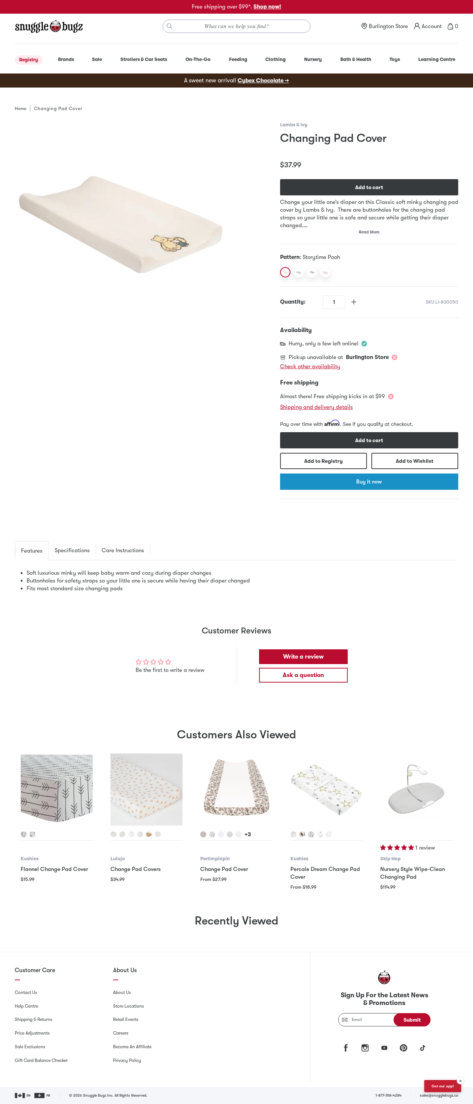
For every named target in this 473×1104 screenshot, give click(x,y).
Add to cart (369, 187)
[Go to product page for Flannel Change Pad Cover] (57, 789)
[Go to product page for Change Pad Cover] (236, 789)
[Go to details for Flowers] (230, 834)
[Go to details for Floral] (212, 834)
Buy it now (369, 481)
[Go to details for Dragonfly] (158, 834)
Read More (369, 232)
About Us (122, 992)
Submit (412, 1020)
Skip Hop (390, 858)
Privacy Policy (127, 1060)
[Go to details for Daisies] (131, 834)
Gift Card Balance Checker (41, 1060)
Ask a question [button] (303, 675)
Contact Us (26, 992)
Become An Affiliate (132, 1046)
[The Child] (298, 272)
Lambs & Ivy (293, 124)
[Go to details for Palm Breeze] (302, 834)
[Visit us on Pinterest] (403, 1048)
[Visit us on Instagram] (365, 1048)
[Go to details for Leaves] (221, 834)
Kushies (29, 858)
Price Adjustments (32, 1033)
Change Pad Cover (224, 869)
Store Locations (128, 1006)
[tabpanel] (236, 580)
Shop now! (267, 6)
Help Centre (26, 1006)
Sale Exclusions (30, 1046)
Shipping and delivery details (316, 407)
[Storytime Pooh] (285, 272)
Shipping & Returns (33, 1019)
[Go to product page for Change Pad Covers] (146, 789)
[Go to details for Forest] (239, 834)
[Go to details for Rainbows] (122, 834)
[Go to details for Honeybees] (203, 834)
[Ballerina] (325, 272)
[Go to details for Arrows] (24, 834)
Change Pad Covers (135, 869)
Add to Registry (323, 461)
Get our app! (443, 1086)
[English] (23, 1095)
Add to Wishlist (414, 461)
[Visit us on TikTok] (422, 1048)
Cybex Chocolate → (263, 80)
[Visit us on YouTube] (384, 1048)
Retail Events (125, 1019)
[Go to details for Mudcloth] (149, 834)
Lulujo (117, 858)
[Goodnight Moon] (312, 272)
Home (20, 108)
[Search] (170, 26)
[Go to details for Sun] (329, 834)
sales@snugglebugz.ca (439, 1095)
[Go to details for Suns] (113, 834)
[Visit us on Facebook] (346, 1048)
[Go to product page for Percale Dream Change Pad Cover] (326, 789)
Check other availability (310, 366)
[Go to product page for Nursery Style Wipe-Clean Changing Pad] (416, 789)
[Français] (42, 1095)
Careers (120, 1033)
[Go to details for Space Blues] (311, 834)
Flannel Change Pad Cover (54, 869)
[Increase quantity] (354, 302)
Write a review (303, 656)
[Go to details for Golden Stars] (293, 834)
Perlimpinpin (215, 858)
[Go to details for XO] (32, 834)
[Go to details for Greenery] (140, 834)
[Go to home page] (49, 26)
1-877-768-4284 (388, 1095)
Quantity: (293, 301)
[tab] (32, 550)
